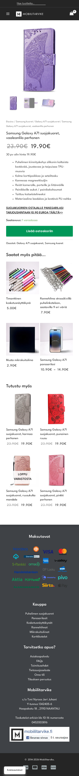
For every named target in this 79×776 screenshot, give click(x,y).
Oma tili (40, 675)
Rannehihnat (39, 627)
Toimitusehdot (39, 665)
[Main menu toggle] (8, 14)
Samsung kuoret (24, 122)
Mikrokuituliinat (39, 632)
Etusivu (10, 122)
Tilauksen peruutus (39, 679)
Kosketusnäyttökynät (39, 623)
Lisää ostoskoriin (39, 231)
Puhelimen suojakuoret (39, 613)
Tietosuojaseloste (39, 670)
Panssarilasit (39, 618)
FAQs (39, 661)
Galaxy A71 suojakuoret (47, 122)
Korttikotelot (39, 636)
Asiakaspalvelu (39, 656)
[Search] (50, 3)
